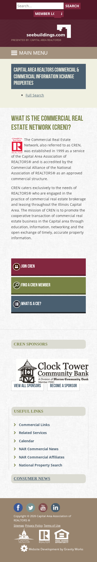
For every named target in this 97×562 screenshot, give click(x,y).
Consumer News (32, 478)
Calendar (26, 441)
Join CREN (28, 266)
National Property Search (40, 465)
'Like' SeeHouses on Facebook (18, 507)
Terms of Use (52, 525)
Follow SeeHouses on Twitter (30, 507)
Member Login (48, 13)
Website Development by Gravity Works (56, 549)
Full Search (35, 95)
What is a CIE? (31, 303)
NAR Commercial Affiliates (41, 457)
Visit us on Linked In (55, 507)
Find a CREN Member (35, 285)
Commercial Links (34, 424)
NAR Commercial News (38, 449)
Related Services (33, 432)
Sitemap (19, 525)
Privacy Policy (34, 525)
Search (72, 5)
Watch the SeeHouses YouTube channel (43, 507)
